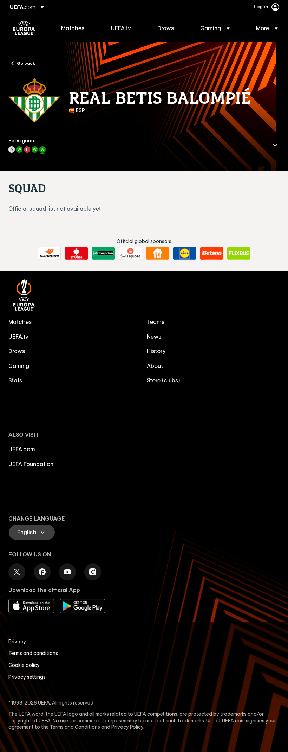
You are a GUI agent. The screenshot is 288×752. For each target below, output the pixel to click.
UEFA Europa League (24, 28)
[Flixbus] (238, 253)
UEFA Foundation (30, 464)
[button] (215, 28)
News (154, 336)
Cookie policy (24, 665)
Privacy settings (27, 677)
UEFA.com (21, 449)
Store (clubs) (163, 380)
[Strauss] (76, 253)
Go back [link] (26, 62)
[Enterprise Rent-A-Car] (103, 253)
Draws (16, 351)
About (155, 366)
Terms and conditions (33, 653)
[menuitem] (77, 28)
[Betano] (211, 253)
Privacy (17, 641)
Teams (156, 322)
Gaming (18, 366)
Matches (20, 322)
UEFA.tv (18, 336)
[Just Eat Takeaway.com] (157, 253)
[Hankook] (49, 253)
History (156, 351)
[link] (73, 28)
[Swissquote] (130, 253)
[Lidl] (184, 253)
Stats (15, 380)
